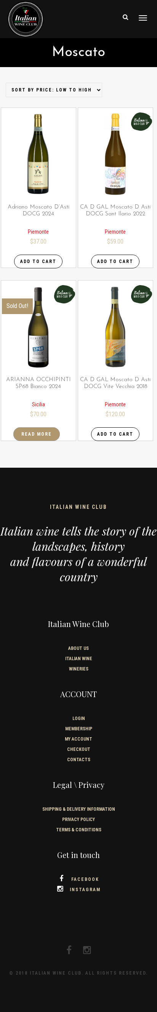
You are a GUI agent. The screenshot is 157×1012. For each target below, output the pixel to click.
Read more (36, 434)
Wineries (78, 669)
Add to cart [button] (38, 261)
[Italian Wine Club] (25, 18)
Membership (78, 728)
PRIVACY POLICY (78, 819)
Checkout (78, 749)
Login (78, 718)
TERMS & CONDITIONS (78, 829)
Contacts (78, 759)
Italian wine (78, 658)
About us (78, 648)
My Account (78, 739)
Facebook (85, 879)
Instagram (85, 889)
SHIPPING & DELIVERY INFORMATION (78, 809)
